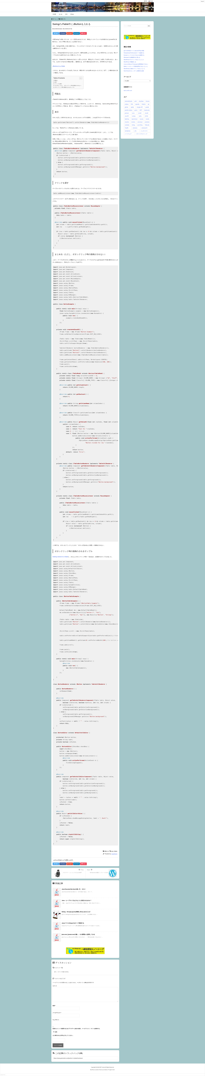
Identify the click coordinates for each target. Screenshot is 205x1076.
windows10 (144, 128)
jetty (140, 116)
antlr (135, 101)
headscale (147, 110)
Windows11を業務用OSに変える (132, 57)
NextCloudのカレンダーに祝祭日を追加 (134, 71)
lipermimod (134, 119)
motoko (133, 122)
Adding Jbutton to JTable (60, 557)
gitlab (132, 107)
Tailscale (147, 125)
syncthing (139, 125)
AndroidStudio (128, 101)
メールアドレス (57, 1012)
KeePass (127, 119)
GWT (140, 110)
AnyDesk (141, 101)
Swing (115, 851)
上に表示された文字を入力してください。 (63, 1035)
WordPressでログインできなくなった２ (134, 59)
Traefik (126, 128)
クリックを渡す (58, 83)
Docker (148, 101)
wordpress (127, 131)
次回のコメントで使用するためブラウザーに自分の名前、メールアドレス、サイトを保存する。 (77, 1028)
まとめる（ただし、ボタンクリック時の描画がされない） (68, 85)
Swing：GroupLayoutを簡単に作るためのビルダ (76, 912)
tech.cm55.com (128, 90)
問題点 (55, 80)
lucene (141, 119)
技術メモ (106, 851)
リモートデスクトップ (141, 133)
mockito (127, 122)
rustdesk (127, 125)
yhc (135, 131)
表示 (56, 82)
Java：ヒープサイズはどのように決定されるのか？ (76, 900)
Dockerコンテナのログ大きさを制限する (134, 55)
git (148, 104)
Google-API (140, 107)
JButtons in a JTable (59, 66)
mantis (147, 119)
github (126, 107)
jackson (127, 113)
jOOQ (146, 116)
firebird (144, 104)
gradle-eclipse (128, 110)
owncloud (139, 122)
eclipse (126, 104)
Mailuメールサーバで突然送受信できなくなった (136, 66)
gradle (147, 107)
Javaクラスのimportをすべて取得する (73, 923)
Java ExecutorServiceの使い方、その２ (74, 889)
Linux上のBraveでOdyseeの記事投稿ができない (136, 64)
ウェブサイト (56, 1019)
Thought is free (111, 1069)
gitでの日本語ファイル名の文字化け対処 (134, 50)
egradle (137, 104)
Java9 (146, 113)
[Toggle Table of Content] (80, 78)
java (112, 851)
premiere (147, 122)
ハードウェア (128, 133)
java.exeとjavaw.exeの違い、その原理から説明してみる (78, 934)
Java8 (139, 113)
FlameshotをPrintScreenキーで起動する (134, 53)
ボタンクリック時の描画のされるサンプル (64, 87)
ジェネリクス (144, 131)
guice (135, 110)
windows (135, 128)
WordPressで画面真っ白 (130, 62)
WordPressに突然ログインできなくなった (134, 68)
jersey (133, 116)
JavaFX (127, 116)
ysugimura (114, 854)
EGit (132, 104)
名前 (54, 1005)
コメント (55, 985)
